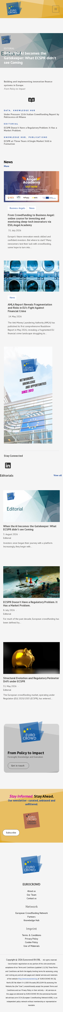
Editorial (11, 124)
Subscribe (11, 832)
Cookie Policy (31, 942)
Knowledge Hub (24, 110)
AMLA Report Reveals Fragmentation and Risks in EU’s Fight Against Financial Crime (30, 308)
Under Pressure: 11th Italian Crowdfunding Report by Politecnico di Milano (31, 116)
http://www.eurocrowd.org (27, 979)
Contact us (32, 898)
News (32, 208)
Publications (38, 137)
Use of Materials (32, 946)
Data (7, 110)
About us (31, 891)
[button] (7, 166)
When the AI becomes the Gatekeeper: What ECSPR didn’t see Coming (29, 527)
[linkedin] (8, 465)
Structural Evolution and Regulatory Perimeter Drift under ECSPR (31, 679)
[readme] (31, 100)
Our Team (31, 894)
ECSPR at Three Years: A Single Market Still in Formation (28, 142)
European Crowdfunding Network (32, 913)
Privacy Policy (31, 938)
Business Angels (17, 208)
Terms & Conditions (31, 935)
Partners (31, 916)
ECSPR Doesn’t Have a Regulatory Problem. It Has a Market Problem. (30, 129)
